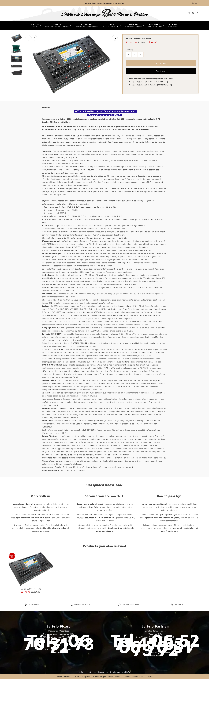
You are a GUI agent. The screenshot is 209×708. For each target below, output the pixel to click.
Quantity (129, 49)
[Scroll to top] (204, 703)
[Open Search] (189, 13)
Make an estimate (82, 604)
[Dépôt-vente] (26, 605)
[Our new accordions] (119, 605)
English (194, 3)
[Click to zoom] (115, 38)
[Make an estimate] (72, 605)
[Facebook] (11, 3)
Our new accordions (130, 604)
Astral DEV (125, 672)
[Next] (34, 37)
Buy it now (160, 71)
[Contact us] (172, 605)
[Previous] (28, 37)
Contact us (178, 604)
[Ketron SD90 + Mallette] (31, 569)
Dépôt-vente (33, 604)
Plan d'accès (58, 652)
